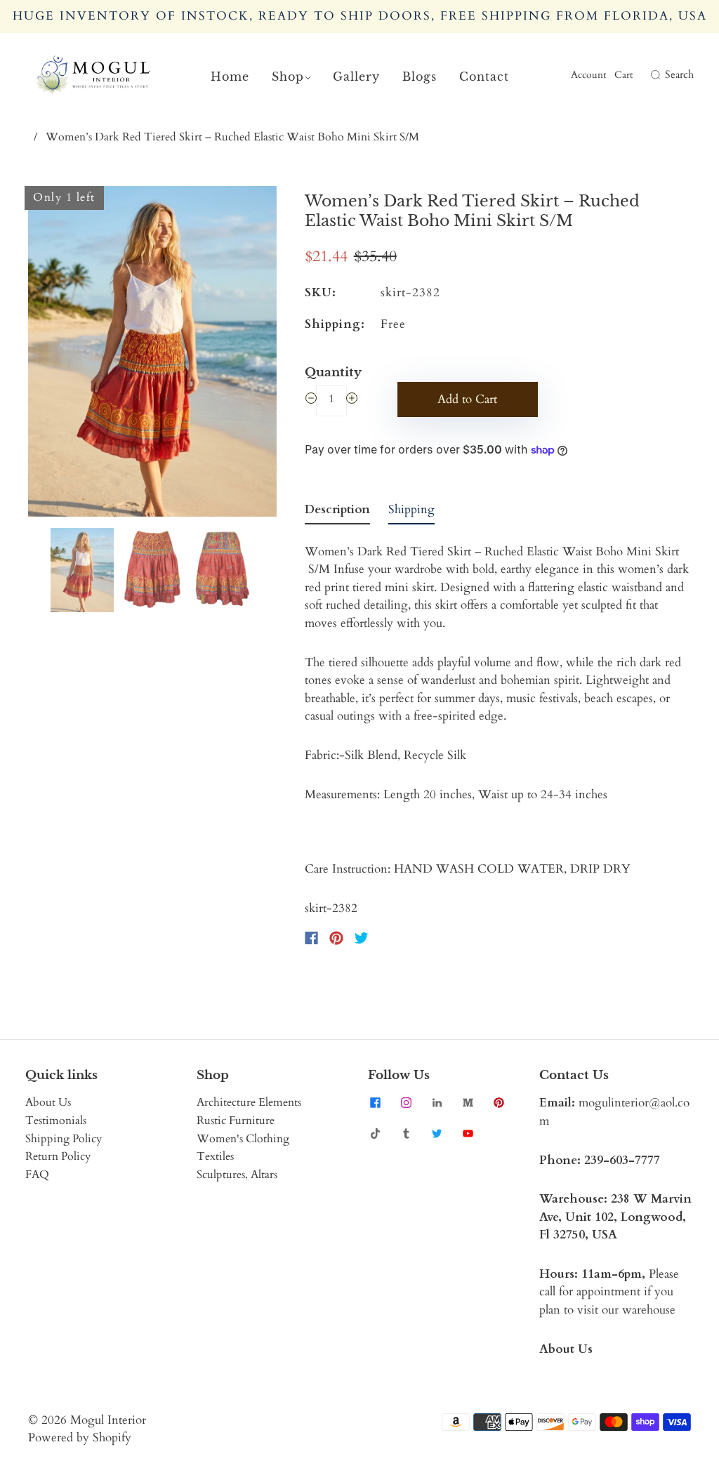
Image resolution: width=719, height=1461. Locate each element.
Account (588, 74)
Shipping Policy (63, 1138)
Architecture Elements (249, 1102)
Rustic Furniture (236, 1120)
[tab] (337, 512)
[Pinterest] (336, 938)
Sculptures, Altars (237, 1174)
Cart (623, 74)
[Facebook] (311, 938)
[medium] (467, 1102)
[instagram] (405, 1102)
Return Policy (58, 1156)
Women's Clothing (243, 1138)
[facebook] (375, 1102)
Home (230, 77)
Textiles (215, 1156)
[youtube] (467, 1133)
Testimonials (55, 1120)
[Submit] (654, 75)
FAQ (37, 1174)
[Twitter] (361, 938)
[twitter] (436, 1133)
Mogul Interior (108, 1420)
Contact (484, 77)
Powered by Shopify (79, 1437)
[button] (53, 354)
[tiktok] (375, 1133)
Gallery (356, 77)
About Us (48, 1102)
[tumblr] (405, 1133)
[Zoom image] (152, 354)
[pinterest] (498, 1102)
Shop (288, 77)
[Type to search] (645, 75)
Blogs (419, 77)
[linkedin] (436, 1102)
